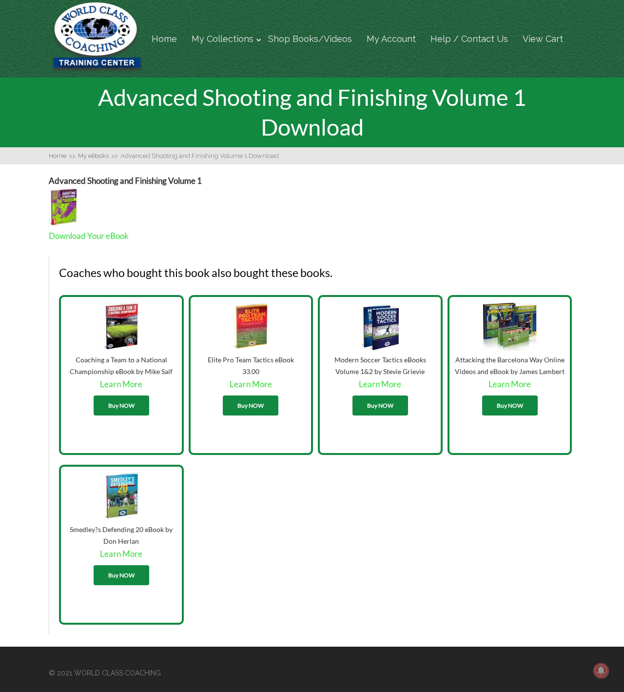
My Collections (223, 39)
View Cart (543, 39)
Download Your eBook (89, 236)
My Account (391, 39)
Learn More (121, 384)
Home (164, 39)
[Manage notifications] (601, 670)
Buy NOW (121, 405)
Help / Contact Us (469, 39)
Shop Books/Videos (310, 39)
